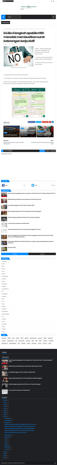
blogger (42, 150)
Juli (6, 439)
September (8, 435)
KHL (3, 291)
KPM (3, 299)
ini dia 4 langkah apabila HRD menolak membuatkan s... (20, 428)
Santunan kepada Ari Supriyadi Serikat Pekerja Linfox (19, 426)
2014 (4, 456)
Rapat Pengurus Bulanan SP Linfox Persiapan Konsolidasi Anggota (24, 211)
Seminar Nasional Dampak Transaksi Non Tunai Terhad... (20, 424)
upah (3, 331)
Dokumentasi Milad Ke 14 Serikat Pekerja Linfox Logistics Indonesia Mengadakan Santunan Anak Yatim (31, 242)
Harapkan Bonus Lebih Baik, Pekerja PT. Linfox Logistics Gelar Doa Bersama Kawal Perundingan (28, 133)
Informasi (9, 28)
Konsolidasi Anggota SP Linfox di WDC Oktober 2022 (21, 205)
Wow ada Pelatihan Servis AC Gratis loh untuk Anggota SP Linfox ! (24, 229)
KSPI (3, 301)
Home (4, 28)
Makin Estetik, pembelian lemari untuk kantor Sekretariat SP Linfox (24, 199)
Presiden (4, 319)
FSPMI (3, 281)
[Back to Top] (55, 463)
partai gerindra (5, 314)
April (6, 443)
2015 (4, 453)
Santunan (4, 324)
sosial (3, 326)
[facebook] (51, 1)
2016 (4, 451)
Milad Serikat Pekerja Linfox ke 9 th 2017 (15, 432)
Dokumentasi (40, 131)
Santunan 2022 (12, 247)
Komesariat (4, 294)
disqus (47, 150)
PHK (3, 316)
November (8, 420)
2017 (4, 416)
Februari (7, 447)
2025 (4, 400)
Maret (6, 445)
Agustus (7, 437)
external (4, 278)
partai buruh (5, 311)
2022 (4, 406)
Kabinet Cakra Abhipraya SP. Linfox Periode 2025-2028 (45, 134)
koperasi (4, 296)
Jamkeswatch (5, 289)
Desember (8, 418)
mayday (4, 306)
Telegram (42, 254)
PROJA (3, 321)
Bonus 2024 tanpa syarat (10, 135)
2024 (5, 402)
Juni (6, 441)
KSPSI (3, 304)
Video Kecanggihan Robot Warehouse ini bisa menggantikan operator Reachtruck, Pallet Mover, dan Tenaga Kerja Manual (30, 236)
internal (4, 286)
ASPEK (6, 132)
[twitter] (53, 1)
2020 (5, 410)
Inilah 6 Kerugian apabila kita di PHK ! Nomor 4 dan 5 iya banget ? (24, 217)
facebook (52, 150)
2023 (4, 404)
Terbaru (15, 254)
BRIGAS (3, 273)
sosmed (4, 329)
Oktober (7, 422)
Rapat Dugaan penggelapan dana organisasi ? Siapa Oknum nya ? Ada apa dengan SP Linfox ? (32, 193)
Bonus (3, 268)
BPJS (3, 271)
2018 (4, 414)
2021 (4, 408)
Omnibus (4, 309)
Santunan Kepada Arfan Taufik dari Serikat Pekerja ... (19, 430)
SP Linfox (23, 463)
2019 (4, 412)
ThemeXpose (10, 463)
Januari (7, 449)
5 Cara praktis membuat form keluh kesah (18, 223)
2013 (4, 458)
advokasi (4, 261)
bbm (3, 266)
